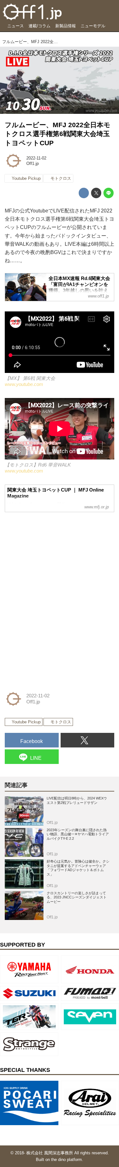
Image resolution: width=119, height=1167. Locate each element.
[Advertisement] (52, 557)
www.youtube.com (101, 110)
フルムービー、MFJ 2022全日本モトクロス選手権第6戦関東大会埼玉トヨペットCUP (57, 134)
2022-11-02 (36, 158)
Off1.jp (32, 163)
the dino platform (66, 1159)
